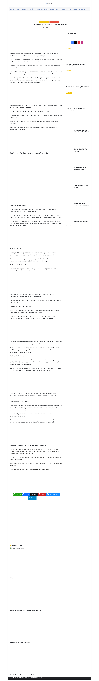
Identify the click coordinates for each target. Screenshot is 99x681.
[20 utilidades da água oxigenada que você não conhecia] (77, 141)
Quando (12, 449)
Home (12, 9)
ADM (44, 27)
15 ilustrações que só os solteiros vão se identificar (23, 674)
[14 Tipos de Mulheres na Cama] (36, 562)
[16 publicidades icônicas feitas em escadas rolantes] (77, 123)
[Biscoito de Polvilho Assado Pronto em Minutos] (77, 196)
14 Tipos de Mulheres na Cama (17, 578)
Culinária (25, 9)
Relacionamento (54, 22)
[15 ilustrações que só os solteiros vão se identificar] (36, 659)
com (39, 469)
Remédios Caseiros (42, 9)
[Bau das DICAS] (49, 3)
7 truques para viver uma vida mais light (20, 642)
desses (17, 469)
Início (39, 19)
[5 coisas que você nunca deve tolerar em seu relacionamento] (36, 594)
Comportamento (44, 19)
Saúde (32, 9)
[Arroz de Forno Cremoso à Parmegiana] (77, 214)
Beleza (75, 9)
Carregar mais (68, 225)
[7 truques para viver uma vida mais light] (36, 627)
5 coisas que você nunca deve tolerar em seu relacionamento (25, 610)
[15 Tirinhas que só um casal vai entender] (77, 160)
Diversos (82, 9)
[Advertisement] (36, 42)
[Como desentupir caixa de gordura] (77, 178)
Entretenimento (55, 9)
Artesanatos (66, 9)
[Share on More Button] (47, 498)
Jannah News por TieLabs (36, 677)
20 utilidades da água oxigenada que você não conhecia (80, 149)
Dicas (17, 9)
